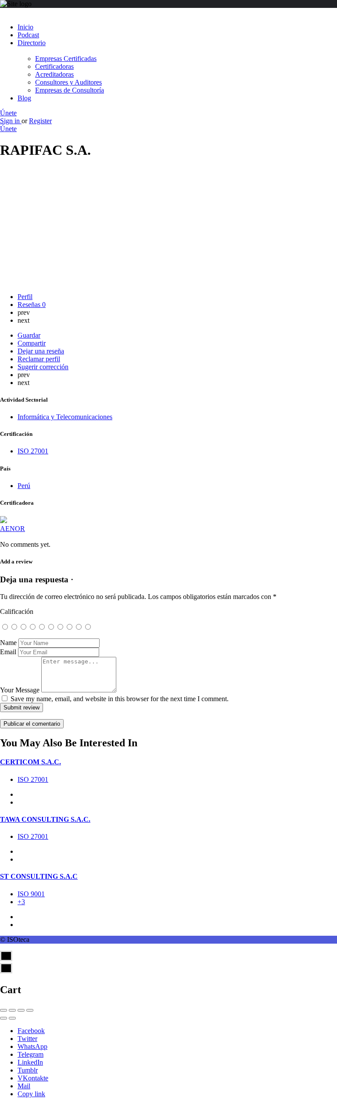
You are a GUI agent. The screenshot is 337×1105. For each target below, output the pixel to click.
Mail (24, 1086)
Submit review (21, 707)
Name (8, 642)
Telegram (30, 1054)
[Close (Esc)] (3, 1010)
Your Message (19, 690)
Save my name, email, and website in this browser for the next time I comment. (120, 698)
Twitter (27, 1038)
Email (8, 652)
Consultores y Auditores (68, 82)
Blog (24, 98)
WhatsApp (32, 1046)
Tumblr (28, 1070)
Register (40, 121)
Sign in (11, 121)
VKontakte (33, 1078)
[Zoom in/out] (29, 1010)
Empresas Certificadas (66, 58)
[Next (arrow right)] (12, 1018)
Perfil (25, 296)
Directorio (32, 42)
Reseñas (32, 304)
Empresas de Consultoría (69, 90)
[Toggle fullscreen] (21, 1010)
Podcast (28, 35)
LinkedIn (30, 1062)
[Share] (12, 1010)
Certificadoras (54, 66)
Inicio (25, 27)
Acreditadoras (54, 74)
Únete (8, 113)
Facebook (31, 1030)
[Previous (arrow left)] (3, 1018)
